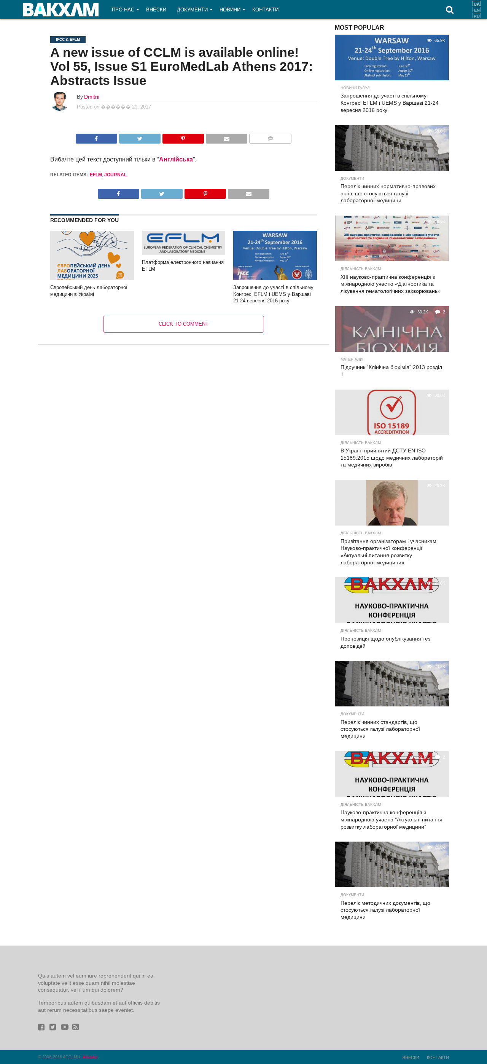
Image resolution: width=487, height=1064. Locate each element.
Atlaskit (90, 1056)
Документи (192, 10)
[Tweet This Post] (140, 136)
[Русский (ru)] (477, 15)
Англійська (176, 159)
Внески (156, 10)
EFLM (96, 174)
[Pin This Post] (183, 136)
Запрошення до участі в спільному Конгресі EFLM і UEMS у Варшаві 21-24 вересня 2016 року (273, 294)
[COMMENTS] (270, 136)
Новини (230, 10)
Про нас (123, 10)
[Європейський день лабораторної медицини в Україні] (92, 279)
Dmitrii (91, 97)
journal (115, 174)
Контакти (265, 10)
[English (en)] (477, 9)
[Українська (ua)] (477, 3)
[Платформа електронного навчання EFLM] (184, 253)
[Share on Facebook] (96, 136)
